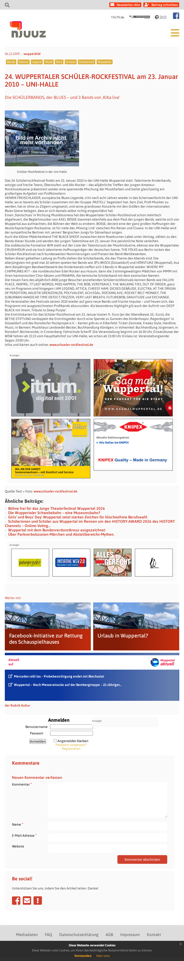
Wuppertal (104, 62)
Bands (11, 62)
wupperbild (31, 54)
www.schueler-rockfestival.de (71, 345)
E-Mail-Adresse (24, 835)
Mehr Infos (103, 956)
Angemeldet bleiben (73, 741)
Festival (24, 62)
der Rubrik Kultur (17, 705)
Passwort (36, 733)
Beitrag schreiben (164, 5)
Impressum (130, 934)
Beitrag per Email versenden (27, 900)
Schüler (70, 62)
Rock (59, 62)
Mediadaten (27, 934)
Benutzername (36, 727)
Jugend (36, 62)
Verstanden (83, 956)
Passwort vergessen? (71, 745)
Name (17, 824)
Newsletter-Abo (128, 5)
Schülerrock (86, 62)
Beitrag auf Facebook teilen (16, 900)
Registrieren (71, 749)
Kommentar (22, 784)
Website (18, 846)
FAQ (48, 934)
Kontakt (154, 934)
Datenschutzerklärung (78, 934)
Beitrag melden (38, 900)
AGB (109, 934)
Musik (48, 62)
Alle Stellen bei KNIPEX (112, 442)
